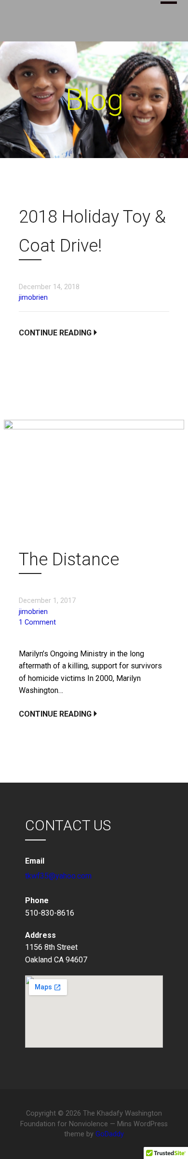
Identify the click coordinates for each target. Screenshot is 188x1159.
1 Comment (37, 622)
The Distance (69, 559)
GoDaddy (109, 1134)
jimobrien (33, 297)
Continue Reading (55, 332)
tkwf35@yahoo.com (58, 875)
